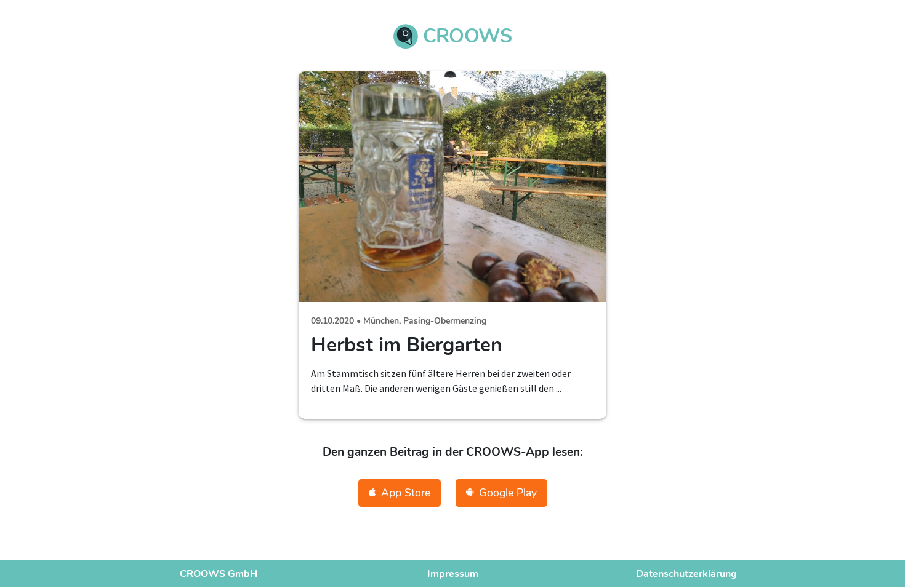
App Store (405, 492)
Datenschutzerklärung (686, 574)
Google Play (508, 492)
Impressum (452, 574)
